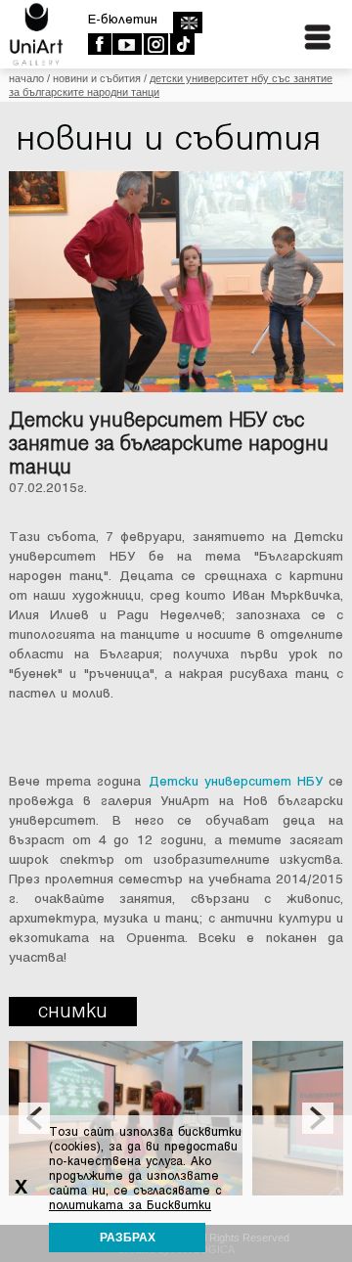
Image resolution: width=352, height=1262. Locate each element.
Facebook (99, 44)
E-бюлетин (122, 19)
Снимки (73, 1011)
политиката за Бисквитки (130, 1205)
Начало (26, 78)
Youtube (126, 44)
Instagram (155, 44)
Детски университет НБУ (236, 781)
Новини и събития (97, 78)
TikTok (181, 44)
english (187, 22)
